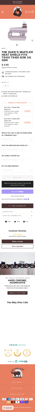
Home (3, 48)
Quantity (5, 82)
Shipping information (12, 215)
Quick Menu (17, 382)
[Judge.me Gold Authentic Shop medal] (8, 353)
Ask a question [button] (17, 246)
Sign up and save (17, 394)
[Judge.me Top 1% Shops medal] (17, 353)
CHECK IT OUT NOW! (17, 292)
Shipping (4, 67)
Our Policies (17, 388)
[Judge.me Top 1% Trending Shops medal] (27, 353)
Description (8, 211)
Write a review (17, 241)
